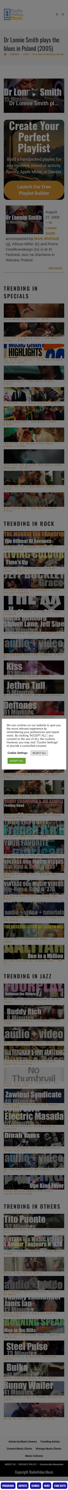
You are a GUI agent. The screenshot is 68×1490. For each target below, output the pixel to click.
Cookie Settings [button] (18, 753)
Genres (35, 1486)
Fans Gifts (60, 1486)
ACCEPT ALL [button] (16, 760)
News (47, 1486)
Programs (8, 1486)
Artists (23, 1486)
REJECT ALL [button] (39, 753)
